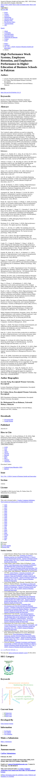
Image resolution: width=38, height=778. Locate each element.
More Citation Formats (7, 444)
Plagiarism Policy (9, 36)
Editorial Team (8, 20)
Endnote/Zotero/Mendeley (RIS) (13, 467)
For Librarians (8, 734)
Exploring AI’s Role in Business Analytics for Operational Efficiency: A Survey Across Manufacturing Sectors (20, 557)
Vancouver (7, 461)
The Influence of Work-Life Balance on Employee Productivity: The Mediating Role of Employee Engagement (20, 585)
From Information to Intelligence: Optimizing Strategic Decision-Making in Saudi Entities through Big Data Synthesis (19, 635)
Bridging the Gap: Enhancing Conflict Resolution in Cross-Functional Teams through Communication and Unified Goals (19, 598)
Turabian (6, 460)
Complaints (7, 32)
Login (6, 40)
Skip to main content (6, 4)
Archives (6, 15)
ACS (5, 449)
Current (6, 14)
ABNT (6, 452)
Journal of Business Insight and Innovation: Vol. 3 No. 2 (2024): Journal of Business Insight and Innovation (20, 560)
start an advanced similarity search (18, 653)
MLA (5, 458)
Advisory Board (8, 19)
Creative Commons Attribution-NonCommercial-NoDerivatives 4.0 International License (18, 501)
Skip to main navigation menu (21, 4)
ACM (6, 447)
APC (5, 25)
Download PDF (8, 419)
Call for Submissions (8, 753)
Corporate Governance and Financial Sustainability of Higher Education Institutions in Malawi (20, 642)
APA (5, 450)
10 (14, 650)
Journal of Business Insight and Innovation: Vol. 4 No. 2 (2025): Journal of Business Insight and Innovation (20, 601)
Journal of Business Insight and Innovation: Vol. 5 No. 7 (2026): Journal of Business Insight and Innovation (20, 579)
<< (1, 650)
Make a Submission (6, 741)
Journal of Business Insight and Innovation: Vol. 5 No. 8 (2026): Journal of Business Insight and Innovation (20, 588)
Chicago (6, 453)
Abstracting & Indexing (10, 37)
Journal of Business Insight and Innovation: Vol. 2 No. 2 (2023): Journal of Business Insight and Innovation (19, 628)
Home (6, 12)
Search (3, 28)
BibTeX (6, 469)
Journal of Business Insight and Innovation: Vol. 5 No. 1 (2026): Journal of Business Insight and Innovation (20, 639)
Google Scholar (8, 421)
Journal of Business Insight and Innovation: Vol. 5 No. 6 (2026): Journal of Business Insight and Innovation (19, 620)
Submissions (7, 17)
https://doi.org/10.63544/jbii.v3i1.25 (11, 92)
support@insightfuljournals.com (17, 764)
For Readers (7, 731)
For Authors (7, 732)
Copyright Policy (9, 34)
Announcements (8, 23)
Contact (6, 39)
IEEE (5, 456)
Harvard (6, 455)
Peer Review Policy (9, 22)
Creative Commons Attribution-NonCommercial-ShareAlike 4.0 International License (18, 770)
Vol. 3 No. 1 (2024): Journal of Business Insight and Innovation (18, 476)
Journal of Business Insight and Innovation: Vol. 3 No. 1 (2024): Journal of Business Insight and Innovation (19, 610)
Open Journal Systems (7, 723)
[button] (5, 505)
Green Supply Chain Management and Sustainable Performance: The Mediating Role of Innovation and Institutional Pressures (20, 566)
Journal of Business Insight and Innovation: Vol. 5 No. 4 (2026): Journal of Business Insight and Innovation (20, 568)
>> (17, 650)
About (6, 31)
